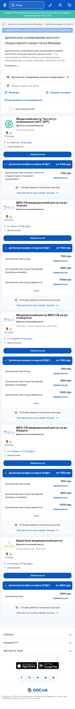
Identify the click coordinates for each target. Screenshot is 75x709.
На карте (27, 142)
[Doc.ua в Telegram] (37, 677)
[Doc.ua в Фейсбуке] (21, 677)
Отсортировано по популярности (37, 100)
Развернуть (11, 65)
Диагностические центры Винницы (23, 24)
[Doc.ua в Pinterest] (53, 677)
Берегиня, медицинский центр (39, 540)
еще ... (37, 290)
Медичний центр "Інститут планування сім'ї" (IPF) (36, 120)
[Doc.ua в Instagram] (29, 677)
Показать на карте (60, 92)
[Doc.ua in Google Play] (48, 665)
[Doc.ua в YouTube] (45, 677)
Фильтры (14, 92)
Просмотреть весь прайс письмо (36, 193)
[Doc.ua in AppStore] (26, 665)
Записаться (60, 178)
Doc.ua (7, 696)
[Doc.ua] (5, 5)
